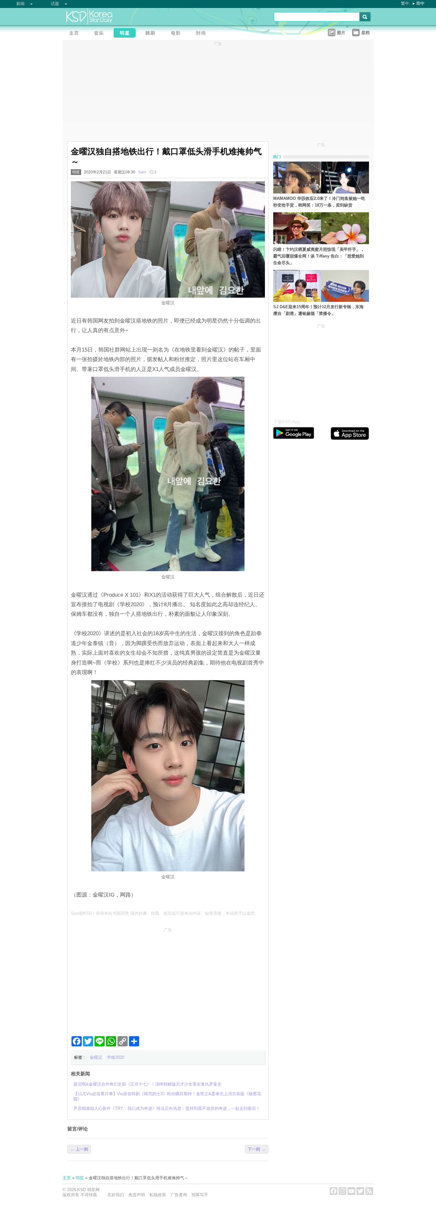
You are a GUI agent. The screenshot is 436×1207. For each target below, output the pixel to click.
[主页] (75, 33)
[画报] (203, 33)
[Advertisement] (168, 979)
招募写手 (200, 1194)
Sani (142, 172)
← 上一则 (79, 1149)
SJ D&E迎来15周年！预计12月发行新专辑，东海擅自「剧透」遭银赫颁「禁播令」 (318, 310)
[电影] (177, 33)
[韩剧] (152, 33)
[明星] (126, 33)
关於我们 (115, 1194)
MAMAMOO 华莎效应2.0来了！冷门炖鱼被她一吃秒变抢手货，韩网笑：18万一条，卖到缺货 (319, 201)
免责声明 (136, 1194)
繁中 (405, 3)
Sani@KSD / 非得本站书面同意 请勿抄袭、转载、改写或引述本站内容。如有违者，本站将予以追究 (163, 913)
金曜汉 (96, 1057)
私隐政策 (157, 1194)
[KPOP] (101, 33)
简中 (420, 3)
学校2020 (115, 1057)
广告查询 (178, 1194)
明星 (76, 172)
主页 (67, 1177)
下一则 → (257, 1149)
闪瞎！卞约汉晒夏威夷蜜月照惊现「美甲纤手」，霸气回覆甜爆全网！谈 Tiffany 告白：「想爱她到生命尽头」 (319, 256)
